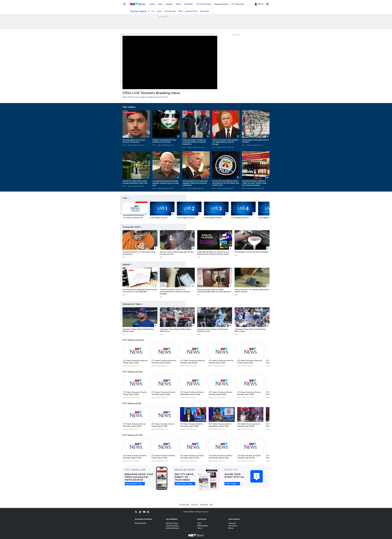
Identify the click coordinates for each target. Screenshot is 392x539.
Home (152, 4)
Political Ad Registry (172, 528)
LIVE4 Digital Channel (240, 218)
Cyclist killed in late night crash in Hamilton (255, 141)
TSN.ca (199, 528)
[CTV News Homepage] (137, 4)
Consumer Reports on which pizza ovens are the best (138, 253)
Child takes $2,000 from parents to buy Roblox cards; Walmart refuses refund (213, 253)
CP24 (199, 523)
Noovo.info (232, 523)
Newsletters (204, 504)
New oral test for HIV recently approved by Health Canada (252, 291)
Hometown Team (191, 11)
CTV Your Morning (203, 4)
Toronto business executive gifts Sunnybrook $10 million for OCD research (213, 291)
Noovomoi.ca (232, 525)
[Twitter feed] (136, 512)
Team (211, 504)
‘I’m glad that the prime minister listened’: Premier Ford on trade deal (165, 183)
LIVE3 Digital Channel (213, 218)
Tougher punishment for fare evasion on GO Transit (164, 141)
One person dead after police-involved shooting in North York (135, 182)
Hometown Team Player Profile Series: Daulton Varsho (212, 330)
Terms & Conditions (172, 525)
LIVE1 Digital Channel (158, 218)
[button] (265, 210)
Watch (178, 4)
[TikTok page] (140, 512)
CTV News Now (237, 4)
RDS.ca (230, 528)
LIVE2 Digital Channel (186, 218)
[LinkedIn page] (148, 512)
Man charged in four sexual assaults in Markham (133, 141)
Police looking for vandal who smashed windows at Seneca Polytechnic (194, 142)
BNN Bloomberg (202, 525)
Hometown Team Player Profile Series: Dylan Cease (250, 330)
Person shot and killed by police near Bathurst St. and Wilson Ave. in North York (225, 183)
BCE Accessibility (140, 523)
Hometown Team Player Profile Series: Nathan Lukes (138, 330)
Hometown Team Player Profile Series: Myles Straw (175, 330)
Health (180, 11)
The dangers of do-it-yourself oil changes (251, 252)
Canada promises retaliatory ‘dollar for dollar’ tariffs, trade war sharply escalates (254, 183)
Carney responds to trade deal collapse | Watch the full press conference (195, 183)
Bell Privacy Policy (172, 523)
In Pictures (188, 4)
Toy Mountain (204, 11)
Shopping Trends (221, 4)
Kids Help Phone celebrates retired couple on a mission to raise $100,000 (139, 291)
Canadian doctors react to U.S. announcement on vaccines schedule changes (175, 292)
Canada (169, 4)
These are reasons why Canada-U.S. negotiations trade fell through (225, 142)
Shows (159, 11)
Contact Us (194, 504)
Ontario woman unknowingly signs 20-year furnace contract (177, 253)
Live (152, 11)
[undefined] (136, 355)
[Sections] (124, 4)
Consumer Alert (170, 11)
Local (160, 4)
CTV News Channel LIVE (133, 218)
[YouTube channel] (144, 512)
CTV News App (184, 504)
